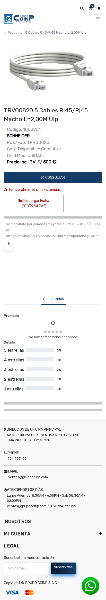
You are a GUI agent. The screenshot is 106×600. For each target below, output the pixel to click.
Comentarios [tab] (53, 299)
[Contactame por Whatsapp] (91, 586)
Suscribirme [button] (63, 567)
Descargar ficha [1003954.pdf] (35, 203)
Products (15, 32)
